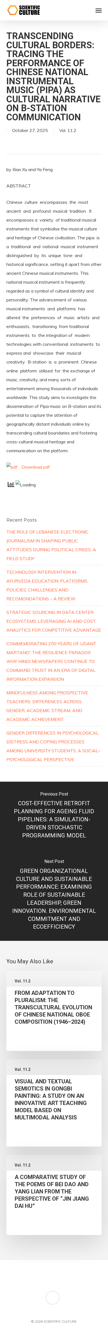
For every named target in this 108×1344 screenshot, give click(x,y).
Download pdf (36, 467)
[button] (99, 10)
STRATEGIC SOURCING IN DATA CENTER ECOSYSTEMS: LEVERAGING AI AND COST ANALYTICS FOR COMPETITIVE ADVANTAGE (53, 621)
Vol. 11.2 (67, 130)
